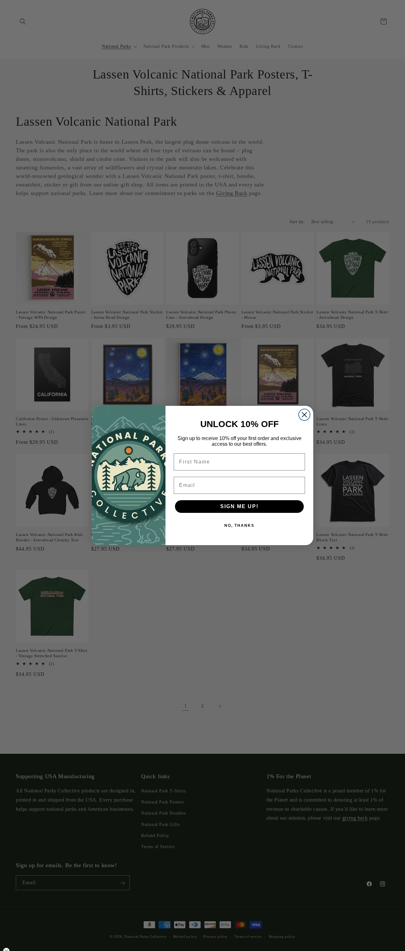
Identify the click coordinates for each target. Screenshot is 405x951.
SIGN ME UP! (239, 506)
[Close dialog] (304, 414)
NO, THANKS (239, 525)
